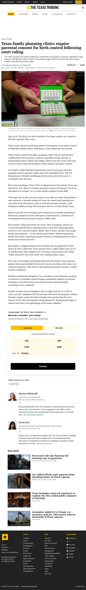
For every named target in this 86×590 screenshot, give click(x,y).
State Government (29, 569)
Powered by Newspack (29, 586)
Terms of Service (50, 558)
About (27, 2)
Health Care (27, 556)
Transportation (28, 571)
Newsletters (68, 2)
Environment (27, 553)
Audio (47, 569)
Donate (78, 2)
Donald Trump (14, 384)
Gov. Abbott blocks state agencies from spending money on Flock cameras (53, 475)
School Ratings (23, 14)
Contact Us (4, 547)
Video (46, 571)
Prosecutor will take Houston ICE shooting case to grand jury (50, 457)
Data (43, 2)
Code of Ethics (49, 556)
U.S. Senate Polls (57, 14)
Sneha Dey (27, 65)
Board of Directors (51, 543)
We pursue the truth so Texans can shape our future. (8, 559)
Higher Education (28, 558)
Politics (25, 564)
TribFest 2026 (71, 14)
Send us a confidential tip (9, 552)
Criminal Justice (28, 543)
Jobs (46, 546)
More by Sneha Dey (44, 443)
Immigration (27, 561)
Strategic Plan (49, 551)
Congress (26, 538)
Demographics (28, 546)
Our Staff (48, 541)
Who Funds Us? (50, 548)
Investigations (8, 2)
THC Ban (45, 14)
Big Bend (35, 14)
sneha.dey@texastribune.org (30, 428)
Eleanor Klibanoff (11, 65)
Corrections (48, 564)
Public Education (28, 566)
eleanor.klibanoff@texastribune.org (33, 400)
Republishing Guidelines (52, 553)
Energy (25, 551)
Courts (25, 541)
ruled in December (55, 170)
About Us (48, 538)
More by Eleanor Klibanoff (33, 415)
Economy (26, 548)
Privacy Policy (49, 561)
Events (35, 2)
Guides (19, 2)
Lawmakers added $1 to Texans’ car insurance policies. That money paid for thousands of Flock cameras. (54, 514)
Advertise (4, 550)
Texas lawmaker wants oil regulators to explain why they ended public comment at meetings (54, 496)
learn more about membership (36, 319)
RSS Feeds (48, 574)
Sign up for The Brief (17, 136)
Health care (6, 39)
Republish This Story (72, 65)
